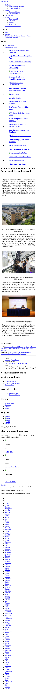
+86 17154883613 (10, 363)
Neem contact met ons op (13, 26)
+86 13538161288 (10, 482)
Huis (6, 32)
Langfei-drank (15, 98)
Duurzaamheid (9, 15)
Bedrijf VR (12, 24)
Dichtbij (3, 485)
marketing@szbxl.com (12, 360)
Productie (8, 5)
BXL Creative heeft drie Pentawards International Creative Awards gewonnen (15, 353)
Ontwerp (7, 10)
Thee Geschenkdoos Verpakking (17, 66)
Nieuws (11, 22)
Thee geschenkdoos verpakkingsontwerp (17, 78)
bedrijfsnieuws (9, 45)
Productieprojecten (14, 8)
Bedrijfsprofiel (13, 19)
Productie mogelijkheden (16, 6)
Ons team (12, 20)
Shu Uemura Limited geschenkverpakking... (18, 89)
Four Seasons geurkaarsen (19, 149)
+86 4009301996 (22, 363)
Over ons (7, 17)
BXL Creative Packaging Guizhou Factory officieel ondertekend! (18, 37)
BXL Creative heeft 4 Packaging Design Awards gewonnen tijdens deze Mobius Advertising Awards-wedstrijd (18, 348)
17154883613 (9, 452)
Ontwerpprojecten (14, 13)
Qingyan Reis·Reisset (17, 164)
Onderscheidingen (14, 12)
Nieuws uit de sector (11, 47)
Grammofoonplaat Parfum (20, 157)
